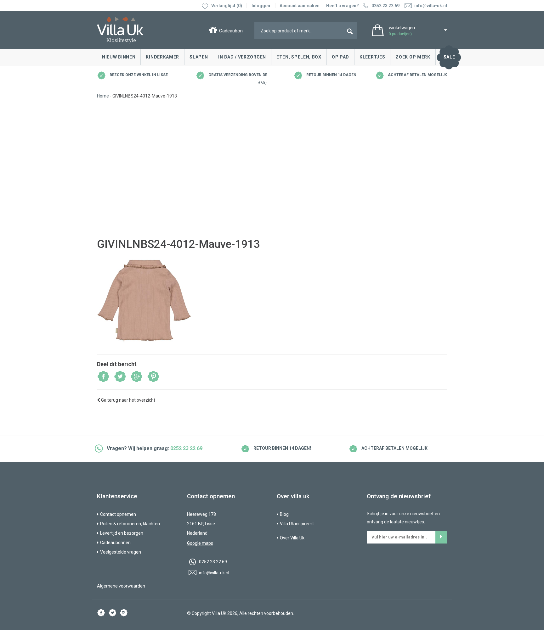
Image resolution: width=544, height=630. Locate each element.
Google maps (200, 543)
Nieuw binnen (118, 56)
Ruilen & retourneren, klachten (130, 523)
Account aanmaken (300, 5)
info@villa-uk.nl (213, 572)
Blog (284, 514)
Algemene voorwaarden (121, 585)
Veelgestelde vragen (120, 552)
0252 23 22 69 (385, 5)
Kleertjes (372, 56)
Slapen (199, 56)
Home (103, 95)
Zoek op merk (412, 56)
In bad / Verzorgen (242, 56)
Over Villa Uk (292, 537)
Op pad (340, 56)
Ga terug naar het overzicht (127, 400)
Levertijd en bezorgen (121, 533)
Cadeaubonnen (115, 542)
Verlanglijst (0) (226, 5)
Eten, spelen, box (298, 56)
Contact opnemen (118, 514)
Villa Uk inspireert (297, 523)
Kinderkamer (162, 56)
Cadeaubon (231, 31)
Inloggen (261, 5)
